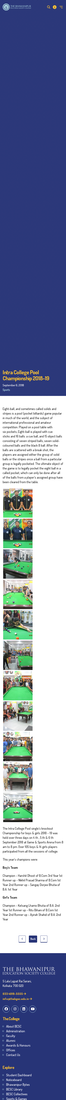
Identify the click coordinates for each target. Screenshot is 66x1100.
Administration (15, 1031)
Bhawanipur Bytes (18, 1084)
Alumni (10, 1040)
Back (33, 938)
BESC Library (14, 1089)
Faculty (10, 1036)
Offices (10, 1050)
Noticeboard (14, 1080)
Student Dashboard (19, 1075)
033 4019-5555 (13, 994)
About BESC (13, 1026)
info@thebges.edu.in (16, 999)
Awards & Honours (18, 1045)
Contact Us (13, 1055)
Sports (6, 390)
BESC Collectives (16, 1094)
